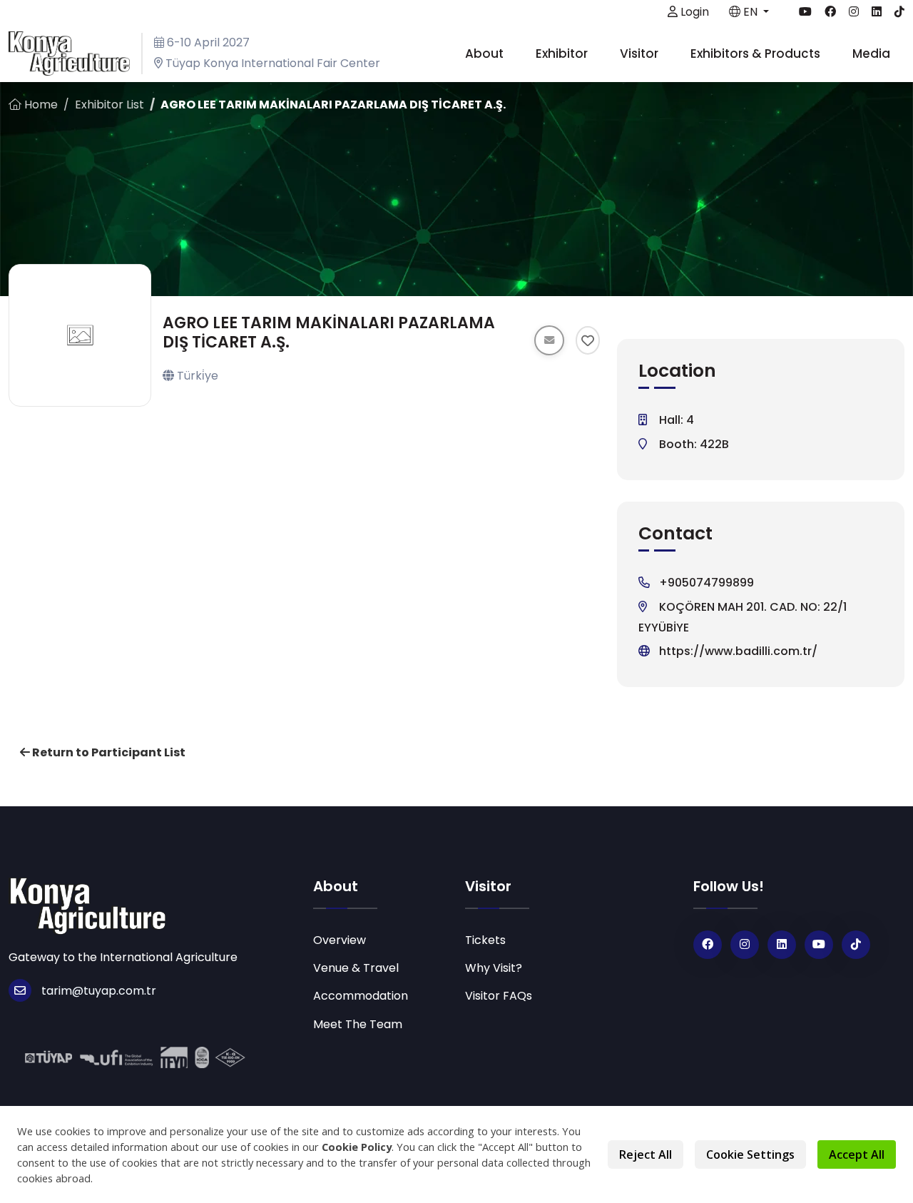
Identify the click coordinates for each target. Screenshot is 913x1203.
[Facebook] (707, 944)
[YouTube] (819, 944)
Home (39, 104)
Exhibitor (563, 53)
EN (750, 12)
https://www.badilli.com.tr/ (738, 651)
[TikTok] (856, 944)
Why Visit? (493, 968)
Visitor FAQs (498, 996)
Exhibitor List (109, 104)
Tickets (485, 940)
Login (693, 12)
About (485, 53)
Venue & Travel (356, 968)
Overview (339, 940)
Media (872, 53)
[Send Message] (549, 340)
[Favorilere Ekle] (588, 340)
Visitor (640, 53)
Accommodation (360, 996)
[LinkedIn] (781, 944)
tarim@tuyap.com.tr (98, 991)
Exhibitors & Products (756, 53)
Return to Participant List (107, 752)
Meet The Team (357, 1024)
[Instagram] (744, 944)
